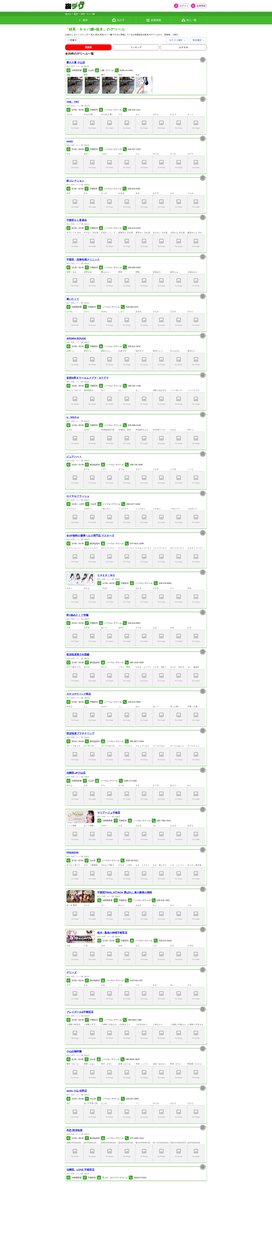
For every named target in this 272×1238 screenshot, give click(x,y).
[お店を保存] (203, 60)
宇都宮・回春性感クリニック (83, 259)
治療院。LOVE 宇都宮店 (80, 1169)
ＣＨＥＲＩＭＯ (106, 575)
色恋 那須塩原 (74, 1130)
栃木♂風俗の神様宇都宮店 (112, 932)
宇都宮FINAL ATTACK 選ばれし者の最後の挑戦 (124, 892)
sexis (69, 141)
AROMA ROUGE (76, 338)
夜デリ (68, 14)
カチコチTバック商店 (78, 694)
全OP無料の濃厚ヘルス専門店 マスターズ (90, 535)
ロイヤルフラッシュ (77, 496)
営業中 (73, 40)
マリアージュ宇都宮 (108, 812)
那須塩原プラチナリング (80, 733)
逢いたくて (72, 299)
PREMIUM (72, 852)
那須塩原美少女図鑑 (77, 654)
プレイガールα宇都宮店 (80, 1012)
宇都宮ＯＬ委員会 (76, 220)
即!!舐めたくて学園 (77, 615)
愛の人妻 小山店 (75, 62)
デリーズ (71, 972)
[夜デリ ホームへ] (74, 5)
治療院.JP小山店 (76, 772)
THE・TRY (72, 101)
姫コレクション (75, 180)
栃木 (76, 14)
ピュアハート (74, 456)
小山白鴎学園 (74, 1051)
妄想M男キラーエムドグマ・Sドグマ (87, 377)
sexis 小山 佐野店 (76, 1090)
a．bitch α (72, 417)
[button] (74, 85)
